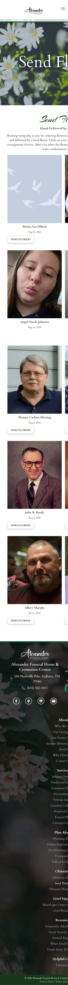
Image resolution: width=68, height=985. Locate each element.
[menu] (63, 8)
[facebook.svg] (16, 703)
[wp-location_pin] (28, 703)
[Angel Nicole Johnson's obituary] (34, 252)
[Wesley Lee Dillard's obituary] (34, 157)
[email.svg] (53, 702)
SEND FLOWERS (21, 239)
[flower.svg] (41, 703)
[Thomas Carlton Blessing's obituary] (34, 348)
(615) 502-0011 (37, 688)
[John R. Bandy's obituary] (34, 443)
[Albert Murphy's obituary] (34, 538)
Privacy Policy (47, 981)
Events (63, 749)
